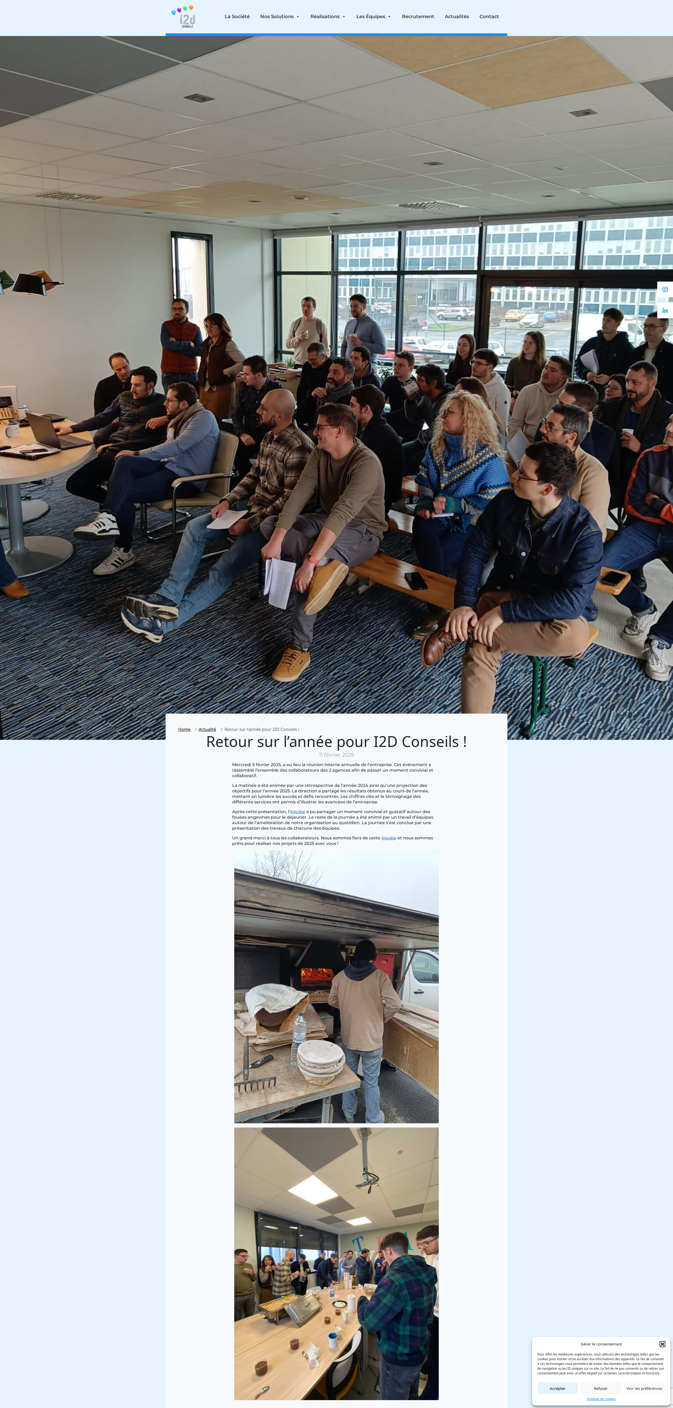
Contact (489, 16)
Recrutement (418, 16)
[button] (662, 1344)
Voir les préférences (644, 1388)
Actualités (457, 16)
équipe (297, 811)
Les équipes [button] (370, 16)
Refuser (601, 1388)
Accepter (557, 1388)
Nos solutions (277, 16)
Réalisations (325, 16)
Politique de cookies (601, 1399)
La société (237, 16)
